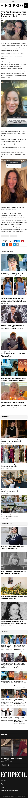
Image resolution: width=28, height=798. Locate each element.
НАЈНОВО (5, 632)
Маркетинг (3, 784)
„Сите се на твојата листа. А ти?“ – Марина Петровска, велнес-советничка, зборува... (12, 440)
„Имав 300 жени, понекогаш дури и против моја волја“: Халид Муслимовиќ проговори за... (7, 665)
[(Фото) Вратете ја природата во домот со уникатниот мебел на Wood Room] (14, 479)
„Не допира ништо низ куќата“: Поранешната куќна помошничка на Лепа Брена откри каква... (20, 719)
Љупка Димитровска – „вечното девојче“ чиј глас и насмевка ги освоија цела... (13, 572)
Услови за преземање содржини (9, 790)
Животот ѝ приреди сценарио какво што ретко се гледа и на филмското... (14, 597)
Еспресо (4, 18)
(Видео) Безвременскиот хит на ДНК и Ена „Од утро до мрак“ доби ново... (7, 683)
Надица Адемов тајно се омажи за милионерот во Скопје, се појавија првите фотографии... (7, 701)
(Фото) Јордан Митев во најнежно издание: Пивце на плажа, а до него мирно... (7, 719)
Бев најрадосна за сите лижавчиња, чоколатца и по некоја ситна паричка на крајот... (20, 683)
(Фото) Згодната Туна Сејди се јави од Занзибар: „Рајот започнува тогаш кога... (12, 759)
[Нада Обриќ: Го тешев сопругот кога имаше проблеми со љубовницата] (7, 639)
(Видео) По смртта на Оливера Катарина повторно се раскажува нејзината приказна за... (14, 622)
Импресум (3, 780)
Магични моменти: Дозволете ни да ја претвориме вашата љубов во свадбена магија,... (14, 515)
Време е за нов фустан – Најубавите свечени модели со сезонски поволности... (12, 465)
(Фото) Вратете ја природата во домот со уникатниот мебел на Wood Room (11, 490)
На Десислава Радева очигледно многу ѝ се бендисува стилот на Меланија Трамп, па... (19, 647)
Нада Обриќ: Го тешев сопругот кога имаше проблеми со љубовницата (12, 274)
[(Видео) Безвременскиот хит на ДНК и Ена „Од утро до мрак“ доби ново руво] (7, 675)
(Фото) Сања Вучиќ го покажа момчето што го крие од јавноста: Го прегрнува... (19, 665)
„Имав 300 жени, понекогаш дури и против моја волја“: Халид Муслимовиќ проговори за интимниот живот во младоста (13, 327)
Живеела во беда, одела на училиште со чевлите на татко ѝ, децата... (12, 547)
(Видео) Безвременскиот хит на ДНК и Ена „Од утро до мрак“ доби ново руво (13, 379)
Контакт (3, 787)
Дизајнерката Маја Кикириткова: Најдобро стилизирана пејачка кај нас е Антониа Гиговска (20, 701)
